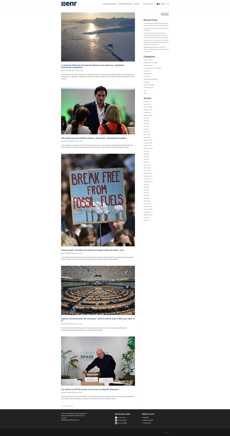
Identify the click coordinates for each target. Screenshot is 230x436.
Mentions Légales (148, 420)
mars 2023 (147, 198)
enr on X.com (121, 417)
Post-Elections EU (148, 87)
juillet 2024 (147, 154)
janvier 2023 (147, 204)
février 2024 (147, 168)
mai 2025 (146, 126)
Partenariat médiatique (125, 4)
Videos (145, 93)
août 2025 (146, 118)
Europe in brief (79, 70)
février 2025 (147, 134)
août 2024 (146, 151)
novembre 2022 (148, 209)
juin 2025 (146, 123)
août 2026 (146, 101)
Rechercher (165, 14)
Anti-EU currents (148, 60)
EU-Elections (147, 71)
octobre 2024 (147, 145)
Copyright (146, 417)
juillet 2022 (147, 220)
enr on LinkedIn (122, 420)
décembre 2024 (148, 140)
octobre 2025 (147, 112)
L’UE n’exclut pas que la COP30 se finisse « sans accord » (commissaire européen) (93, 138)
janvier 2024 (147, 170)
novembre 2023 (148, 176)
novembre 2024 (148, 143)
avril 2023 (146, 195)
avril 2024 (146, 162)
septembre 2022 (148, 215)
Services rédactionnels (109, 4)
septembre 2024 (148, 148)
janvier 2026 (147, 104)
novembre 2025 (148, 110)
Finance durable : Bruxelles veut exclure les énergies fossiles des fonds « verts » (93, 250)
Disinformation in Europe (150, 62)
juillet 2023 (147, 187)
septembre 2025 (148, 115)
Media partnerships (149, 85)
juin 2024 (146, 157)
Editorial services (148, 65)
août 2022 (146, 217)
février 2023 (147, 201)
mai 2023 (146, 192)
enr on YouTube (122, 423)
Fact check (147, 76)
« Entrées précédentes (67, 406)
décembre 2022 (148, 206)
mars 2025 (147, 132)
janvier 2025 (147, 137)
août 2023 (146, 184)
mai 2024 (146, 159)
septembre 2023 (148, 181)
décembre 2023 (148, 173)
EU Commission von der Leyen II (152, 68)
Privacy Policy (147, 423)
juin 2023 (146, 190)
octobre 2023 (147, 179)
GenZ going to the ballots (150, 79)
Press (145, 90)
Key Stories (147, 82)
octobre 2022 (147, 212)
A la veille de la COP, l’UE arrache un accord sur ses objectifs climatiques (90, 389)
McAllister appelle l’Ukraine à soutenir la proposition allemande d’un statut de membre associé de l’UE (156, 49)
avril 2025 (146, 129)
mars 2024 (147, 165)
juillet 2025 (147, 121)
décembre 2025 (148, 107)
